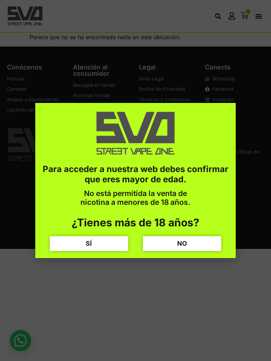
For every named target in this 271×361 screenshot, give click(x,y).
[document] (135, 180)
